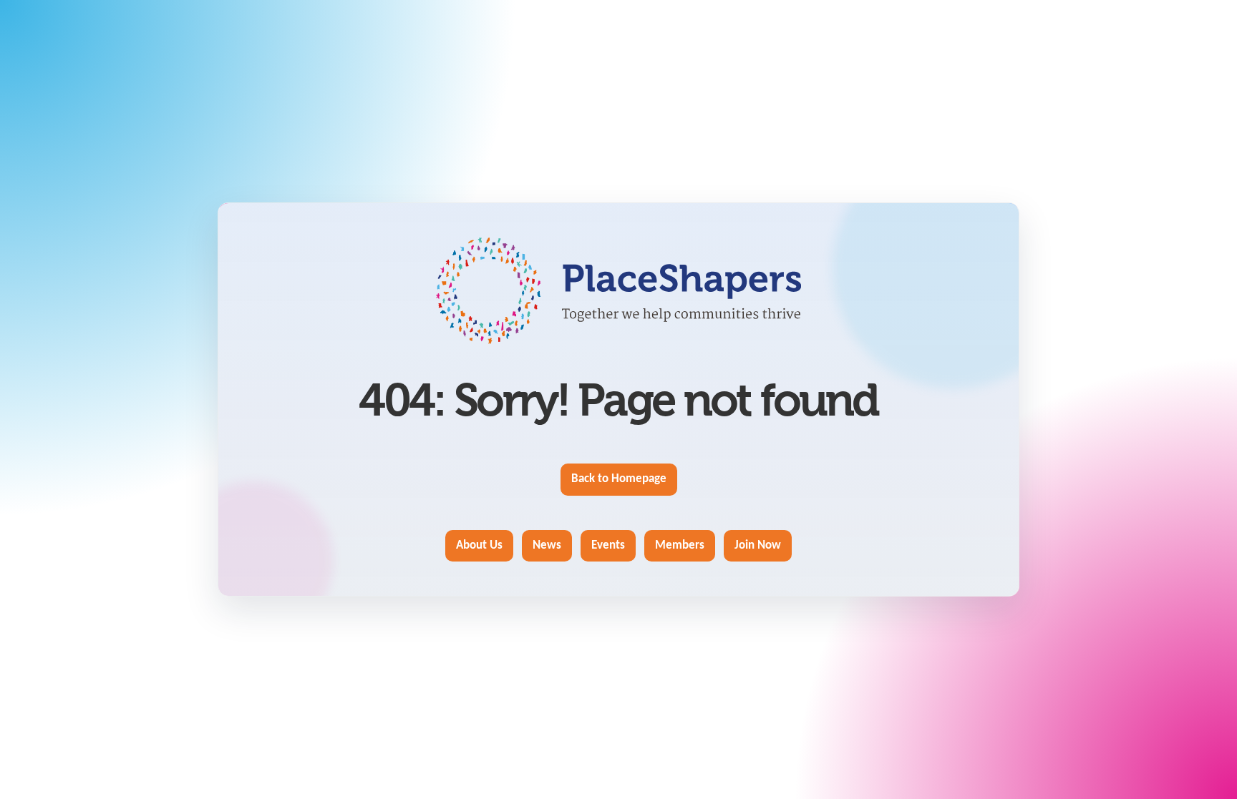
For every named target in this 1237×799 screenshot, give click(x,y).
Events (608, 545)
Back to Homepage (618, 479)
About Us (479, 545)
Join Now (757, 545)
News (547, 545)
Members (679, 545)
